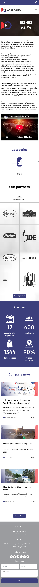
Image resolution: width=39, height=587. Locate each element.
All (19, 196)
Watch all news (19, 516)
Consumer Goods (18, 199)
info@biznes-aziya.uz (21, 534)
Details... (33, 417)
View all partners (19, 296)
